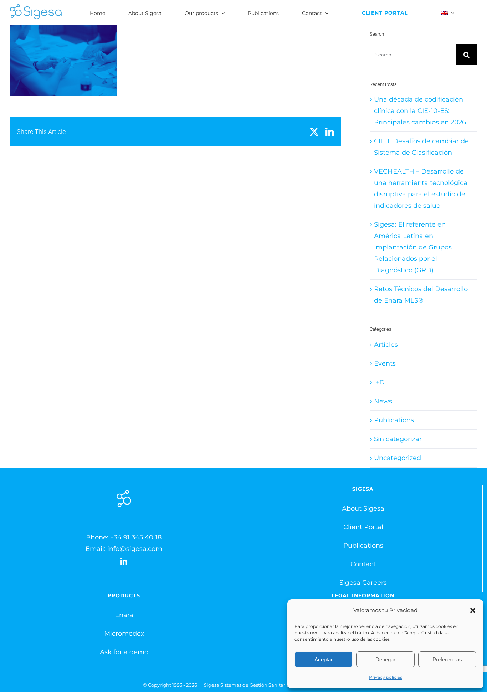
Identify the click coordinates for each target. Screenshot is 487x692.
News (383, 401)
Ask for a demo (124, 652)
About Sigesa (363, 508)
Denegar (385, 659)
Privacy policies (385, 677)
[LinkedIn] (123, 561)
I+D (379, 382)
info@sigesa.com (134, 549)
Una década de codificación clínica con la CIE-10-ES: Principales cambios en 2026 (420, 110)
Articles (386, 344)
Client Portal (363, 527)
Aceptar (323, 659)
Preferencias (447, 659)
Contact (363, 564)
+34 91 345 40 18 (136, 537)
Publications (394, 420)
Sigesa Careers (363, 583)
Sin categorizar (398, 439)
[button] (472, 610)
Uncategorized (397, 458)
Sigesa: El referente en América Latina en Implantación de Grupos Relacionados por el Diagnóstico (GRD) (413, 247)
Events (385, 363)
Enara (124, 615)
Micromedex (124, 633)
